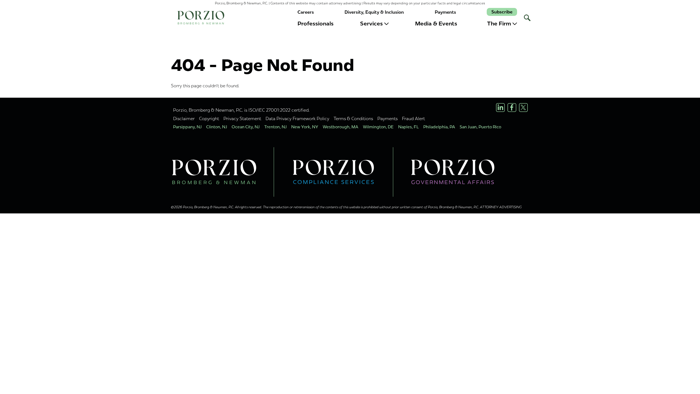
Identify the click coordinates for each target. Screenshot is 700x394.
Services (371, 23)
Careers (306, 12)
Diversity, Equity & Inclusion (374, 12)
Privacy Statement (242, 118)
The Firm (499, 23)
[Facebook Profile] (512, 107)
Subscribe (501, 12)
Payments (445, 12)
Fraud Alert (413, 118)
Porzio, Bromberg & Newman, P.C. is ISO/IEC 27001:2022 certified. (241, 110)
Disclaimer (184, 118)
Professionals (316, 23)
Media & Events (436, 23)
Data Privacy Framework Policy (297, 118)
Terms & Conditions (353, 118)
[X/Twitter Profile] (523, 107)
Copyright (209, 118)
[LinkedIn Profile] (500, 107)
